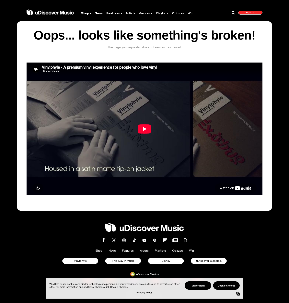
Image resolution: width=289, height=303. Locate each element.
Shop (85, 13)
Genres (144, 13)
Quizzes (178, 13)
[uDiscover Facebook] (103, 240)
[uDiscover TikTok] (134, 240)
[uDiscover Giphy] (185, 240)
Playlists (162, 13)
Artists (131, 13)
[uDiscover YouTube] (144, 240)
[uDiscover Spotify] (154, 240)
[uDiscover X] (114, 240)
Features (113, 13)
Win (190, 13)
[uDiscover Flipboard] (165, 240)
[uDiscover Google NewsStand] (175, 240)
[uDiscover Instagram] (124, 240)
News (99, 13)
